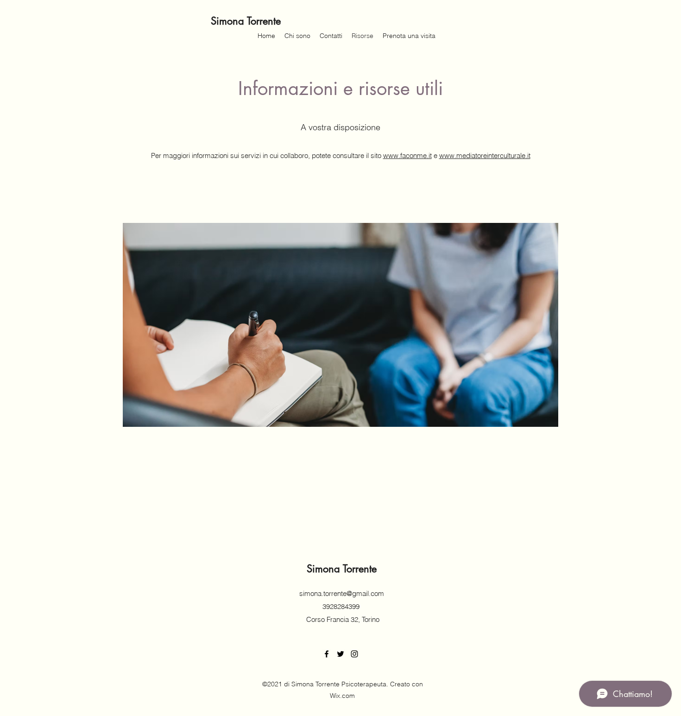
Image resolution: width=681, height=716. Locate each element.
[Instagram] (354, 654)
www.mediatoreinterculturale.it (484, 155)
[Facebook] (326, 654)
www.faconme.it (407, 155)
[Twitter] (340, 654)
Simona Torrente (246, 20)
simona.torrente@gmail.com (341, 593)
